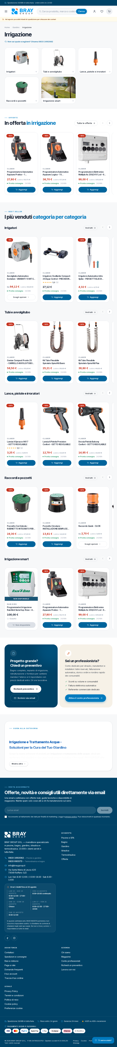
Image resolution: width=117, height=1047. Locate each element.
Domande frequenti (14, 969)
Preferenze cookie (14, 1008)
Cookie (84, 1041)
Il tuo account (11, 974)
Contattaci (9, 952)
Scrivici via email (26, 698)
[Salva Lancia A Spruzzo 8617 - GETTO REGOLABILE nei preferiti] (33, 406)
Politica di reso (11, 999)
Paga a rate (10, 965)
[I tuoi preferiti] (102, 11)
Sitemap (76, 1043)
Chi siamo (65, 952)
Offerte (64, 859)
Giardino (16, 27)
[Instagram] (14, 938)
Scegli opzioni (19, 297)
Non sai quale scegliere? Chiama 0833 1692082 (30, 41)
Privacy (76, 1041)
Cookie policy (11, 1004)
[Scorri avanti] (109, 123)
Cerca (81, 11)
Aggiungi (23, 189)
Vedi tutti (89, 228)
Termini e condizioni (14, 995)
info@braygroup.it (16, 865)
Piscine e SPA (67, 838)
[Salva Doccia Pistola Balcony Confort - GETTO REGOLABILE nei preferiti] (105, 406)
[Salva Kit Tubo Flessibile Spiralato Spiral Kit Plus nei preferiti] (105, 325)
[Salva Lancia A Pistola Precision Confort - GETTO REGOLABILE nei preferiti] (69, 406)
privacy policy (71, 817)
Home (7, 27)
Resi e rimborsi (11, 961)
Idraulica (65, 850)
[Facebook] (7, 938)
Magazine (66, 957)
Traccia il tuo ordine (14, 978)
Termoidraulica (68, 855)
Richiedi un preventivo (71, 965)
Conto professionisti (70, 961)
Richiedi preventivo (24, 689)
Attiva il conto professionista (83, 698)
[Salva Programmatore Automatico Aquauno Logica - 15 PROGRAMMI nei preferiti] (69, 136)
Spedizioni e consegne (16, 957)
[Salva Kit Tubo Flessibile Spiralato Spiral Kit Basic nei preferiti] (69, 325)
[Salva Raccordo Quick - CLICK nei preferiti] (105, 490)
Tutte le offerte (84, 123)
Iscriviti (104, 810)
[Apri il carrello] (109, 11)
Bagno (64, 842)
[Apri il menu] (6, 11)
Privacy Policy (11, 991)
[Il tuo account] (94, 11)
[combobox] (58, 11)
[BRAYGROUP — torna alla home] (22, 11)
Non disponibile (23, 625)
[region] (58, 164)
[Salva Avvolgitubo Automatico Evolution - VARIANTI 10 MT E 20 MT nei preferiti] (33, 240)
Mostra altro (17, 764)
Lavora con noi (68, 969)
